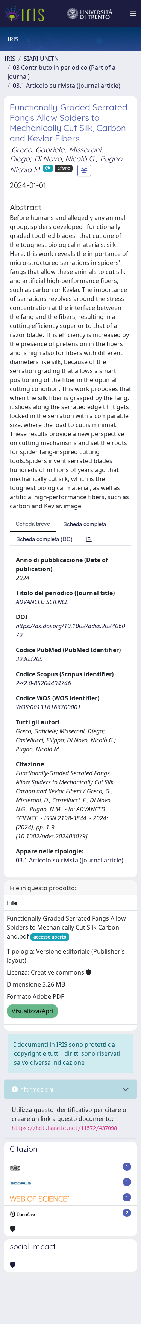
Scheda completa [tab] (84, 524)
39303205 (29, 659)
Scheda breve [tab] (33, 523)
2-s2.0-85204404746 (43, 683)
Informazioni (35, 1089)
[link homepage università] (90, 14)
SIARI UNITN (41, 58)
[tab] (89, 538)
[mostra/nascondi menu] (133, 13)
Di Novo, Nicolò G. (65, 158)
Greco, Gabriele (37, 149)
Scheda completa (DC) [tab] (44, 539)
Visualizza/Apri (32, 1011)
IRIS (10, 58)
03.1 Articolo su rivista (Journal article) (66, 85)
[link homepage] (27, 14)
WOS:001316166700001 (48, 707)
